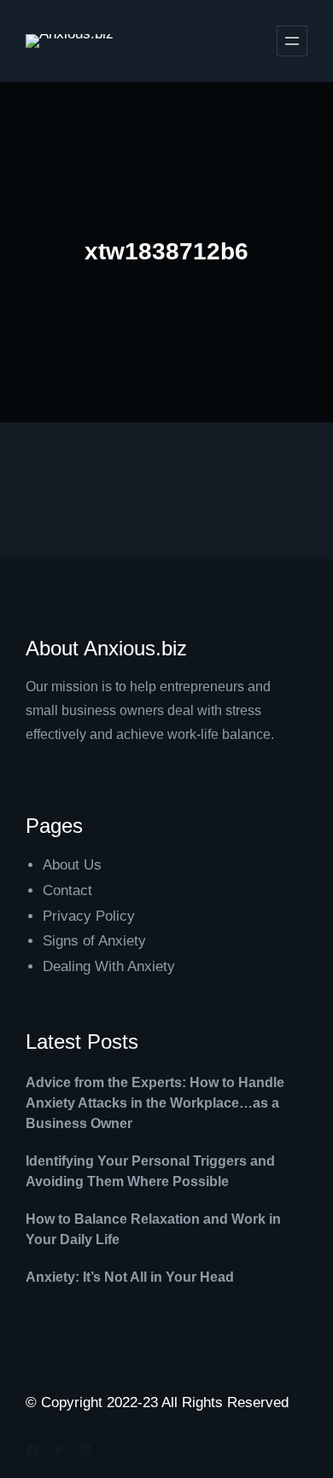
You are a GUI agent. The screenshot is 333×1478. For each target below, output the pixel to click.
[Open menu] (292, 41)
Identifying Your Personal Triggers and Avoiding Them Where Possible (150, 1171)
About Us (72, 865)
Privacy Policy (89, 916)
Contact (67, 890)
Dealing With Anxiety (109, 966)
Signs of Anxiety (94, 941)
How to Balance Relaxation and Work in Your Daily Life (153, 1229)
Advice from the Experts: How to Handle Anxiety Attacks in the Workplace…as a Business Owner (155, 1103)
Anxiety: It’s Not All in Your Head (130, 1277)
